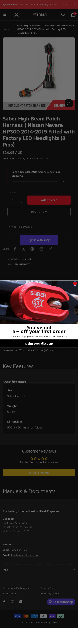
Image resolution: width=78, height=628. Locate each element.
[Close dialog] (75, 283)
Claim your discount (39, 343)
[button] (39, 302)
